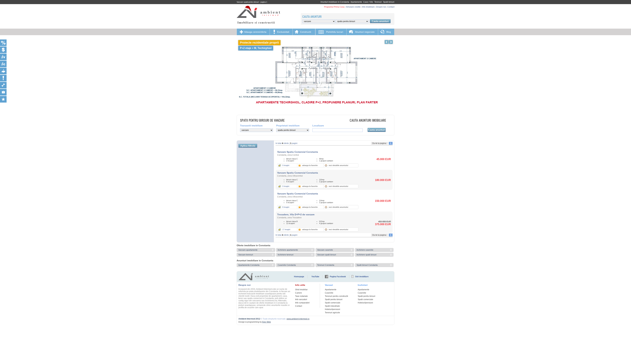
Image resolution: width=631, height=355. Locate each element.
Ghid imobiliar (301, 289)
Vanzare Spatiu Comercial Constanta (297, 152)
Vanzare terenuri (245, 255)
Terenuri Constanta (325, 265)
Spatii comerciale (332, 303)
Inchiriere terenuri (285, 255)
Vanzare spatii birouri (326, 255)
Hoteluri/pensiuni (332, 309)
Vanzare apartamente (247, 250)
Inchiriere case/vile (365, 250)
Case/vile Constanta (287, 265)
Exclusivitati (283, 32)
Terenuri (378, 2)
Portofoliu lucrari (334, 32)
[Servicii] (3, 85)
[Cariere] (3, 92)
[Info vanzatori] (3, 57)
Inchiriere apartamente (288, 250)
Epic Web (266, 322)
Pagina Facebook (338, 276)
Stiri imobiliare (362, 276)
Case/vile (329, 293)
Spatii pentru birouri (333, 299)
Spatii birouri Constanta (367, 265)
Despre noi (381, 7)
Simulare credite (353, 7)
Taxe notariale (301, 296)
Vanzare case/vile (325, 250)
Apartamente (356, 2)
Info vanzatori (301, 299)
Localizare (318, 125)
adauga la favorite (310, 165)
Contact (390, 7)
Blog (388, 32)
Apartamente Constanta (248, 265)
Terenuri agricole (332, 312)
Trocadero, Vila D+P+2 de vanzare (296, 214)
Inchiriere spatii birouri (366, 255)
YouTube (315, 276)
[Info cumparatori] (3, 64)
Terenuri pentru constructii (336, 296)
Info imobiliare (368, 7)
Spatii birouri (388, 2)
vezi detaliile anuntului (338, 165)
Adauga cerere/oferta (255, 32)
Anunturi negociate (365, 32)
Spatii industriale (332, 306)
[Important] (3, 78)
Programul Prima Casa (334, 7)
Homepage (299, 276)
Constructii (305, 32)
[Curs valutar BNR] (3, 50)
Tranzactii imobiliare (251, 125)
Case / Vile (368, 2)
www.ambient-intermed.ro (298, 319)
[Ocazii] (3, 99)
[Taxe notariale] (3, 42)
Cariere (298, 293)
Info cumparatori (302, 303)
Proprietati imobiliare (288, 125)
